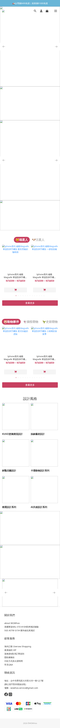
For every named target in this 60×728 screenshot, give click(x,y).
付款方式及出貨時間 (13, 661)
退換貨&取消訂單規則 (14, 653)
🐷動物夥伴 (11, 322)
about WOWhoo (12, 623)
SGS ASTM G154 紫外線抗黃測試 (19, 630)
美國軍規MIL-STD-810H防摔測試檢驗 (21, 626)
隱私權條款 (9, 657)
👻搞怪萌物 (30, 322)
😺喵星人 (22, 240)
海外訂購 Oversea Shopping (17, 646)
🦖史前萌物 (50, 322)
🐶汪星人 (38, 240)
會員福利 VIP (10, 650)
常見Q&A (8, 664)
